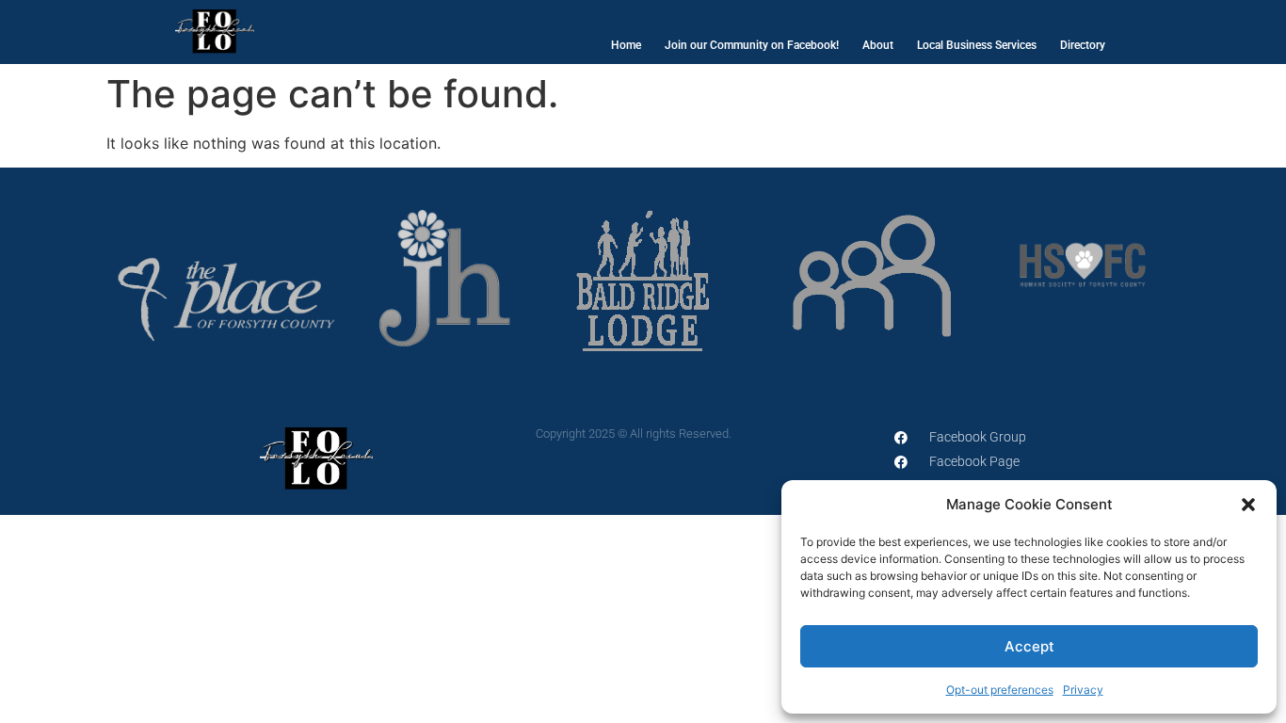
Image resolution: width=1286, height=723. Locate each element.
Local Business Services (977, 45)
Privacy (1083, 690)
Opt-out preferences (999, 690)
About (877, 45)
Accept (1029, 646)
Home (626, 45)
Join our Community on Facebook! (752, 45)
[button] (1248, 504)
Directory (1082, 45)
